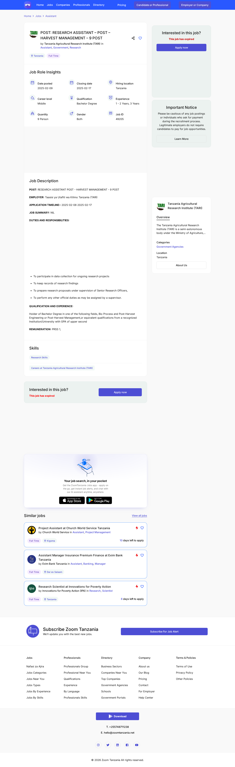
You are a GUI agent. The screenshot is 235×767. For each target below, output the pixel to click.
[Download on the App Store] (72, 500)
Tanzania (38, 55)
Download (120, 716)
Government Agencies (170, 246)
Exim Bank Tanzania (54, 563)
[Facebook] (127, 745)
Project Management (97, 532)
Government (60, 47)
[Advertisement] (85, 149)
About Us (181, 265)
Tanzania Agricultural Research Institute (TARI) (72, 43)
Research (75, 47)
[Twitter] (108, 745)
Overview (163, 217)
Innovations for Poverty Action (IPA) (64, 590)
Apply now (120, 392)
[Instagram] (98, 745)
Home (27, 16)
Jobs (38, 16)
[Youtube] (136, 745)
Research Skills (39, 357)
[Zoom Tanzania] (27, 4)
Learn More (181, 138)
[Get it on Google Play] (99, 500)
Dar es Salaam (54, 572)
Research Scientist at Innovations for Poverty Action (75, 586)
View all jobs (139, 515)
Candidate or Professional (152, 5)
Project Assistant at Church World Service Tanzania (74, 528)
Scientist (107, 590)
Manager (100, 563)
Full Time (53, 55)
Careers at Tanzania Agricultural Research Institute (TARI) (62, 368)
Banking (88, 563)
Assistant (50, 16)
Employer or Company (194, 5)
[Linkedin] (117, 745)
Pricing (122, 5)
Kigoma (51, 540)
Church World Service (55, 532)
